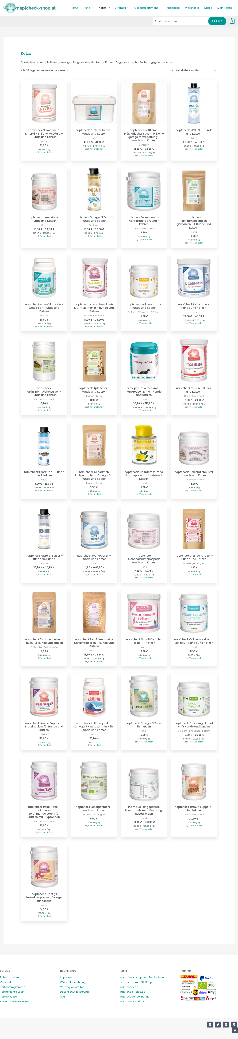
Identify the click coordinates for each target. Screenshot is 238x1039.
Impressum (67, 977)
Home (74, 8)
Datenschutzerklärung (74, 992)
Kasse (208, 8)
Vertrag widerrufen (72, 987)
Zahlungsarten (9, 977)
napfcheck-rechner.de (134, 996)
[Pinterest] (234, 1024)
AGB (63, 996)
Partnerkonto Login (12, 992)
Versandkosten (46, 152)
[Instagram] (226, 1024)
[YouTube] (235, 1030)
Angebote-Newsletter (14, 1001)
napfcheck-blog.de (132, 992)
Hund (87, 8)
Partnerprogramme (12, 987)
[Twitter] (218, 1024)
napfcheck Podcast (133, 1001)
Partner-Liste (8, 996)
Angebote (173, 8)
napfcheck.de (129, 987)
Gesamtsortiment (146, 8)
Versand (5, 982)
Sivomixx (120, 8)
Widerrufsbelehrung (73, 982)
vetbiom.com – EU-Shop (136, 982)
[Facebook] (210, 1024)
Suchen (217, 21)
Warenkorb (192, 8)
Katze (102, 8)
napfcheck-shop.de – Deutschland (143, 977)
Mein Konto (224, 8)
